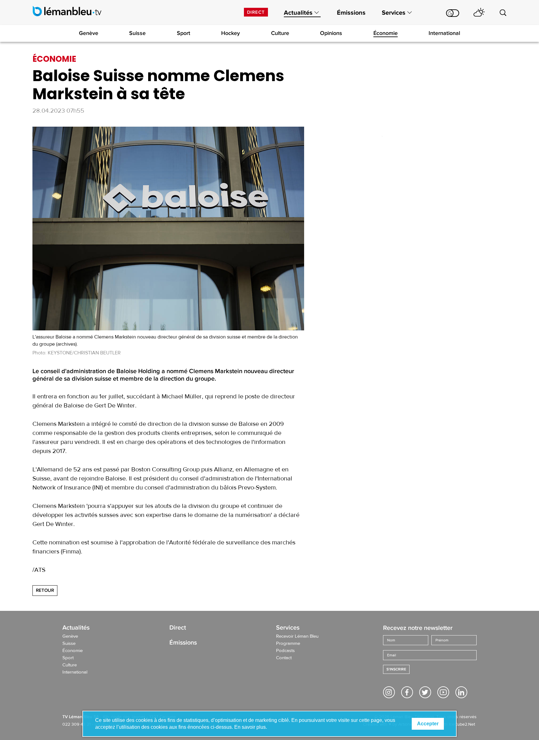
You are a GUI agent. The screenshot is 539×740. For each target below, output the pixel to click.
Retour (45, 590)
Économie (385, 33)
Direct (256, 12)
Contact (284, 658)
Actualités (298, 13)
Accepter (428, 723)
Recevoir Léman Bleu (297, 636)
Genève (88, 33)
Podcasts (285, 651)
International (444, 33)
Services (393, 13)
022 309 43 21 (76, 724)
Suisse (137, 33)
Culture (280, 33)
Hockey (230, 33)
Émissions (351, 13)
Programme (288, 643)
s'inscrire (396, 669)
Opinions (331, 33)
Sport (183, 33)
